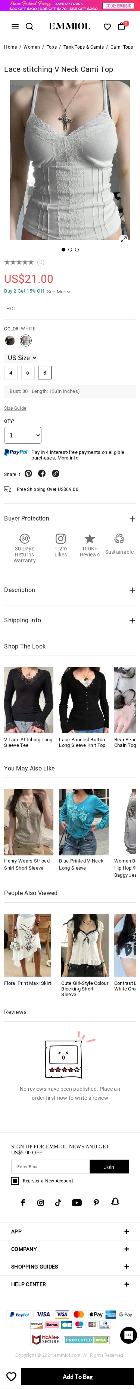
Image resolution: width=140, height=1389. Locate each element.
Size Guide (15, 408)
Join (109, 1167)
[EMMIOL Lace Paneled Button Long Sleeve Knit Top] (83, 700)
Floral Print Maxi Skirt (27, 983)
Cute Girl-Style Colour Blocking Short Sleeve (84, 988)
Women (32, 47)
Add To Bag (78, 1376)
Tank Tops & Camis (83, 47)
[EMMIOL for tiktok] (58, 1203)
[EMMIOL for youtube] (77, 1203)
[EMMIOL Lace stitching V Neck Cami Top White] (26, 344)
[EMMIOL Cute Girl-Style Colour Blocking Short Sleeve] (84, 944)
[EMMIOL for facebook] (22, 1203)
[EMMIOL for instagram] (40, 1203)
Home (10, 47)
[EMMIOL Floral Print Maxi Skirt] (27, 944)
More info (68, 458)
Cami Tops (122, 47)
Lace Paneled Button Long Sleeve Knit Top (82, 742)
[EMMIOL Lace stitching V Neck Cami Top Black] (10, 344)
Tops (52, 47)
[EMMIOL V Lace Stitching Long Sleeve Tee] (28, 700)
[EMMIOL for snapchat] (115, 1201)
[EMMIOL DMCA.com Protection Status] (87, 1344)
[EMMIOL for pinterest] (96, 1203)
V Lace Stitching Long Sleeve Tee (28, 742)
